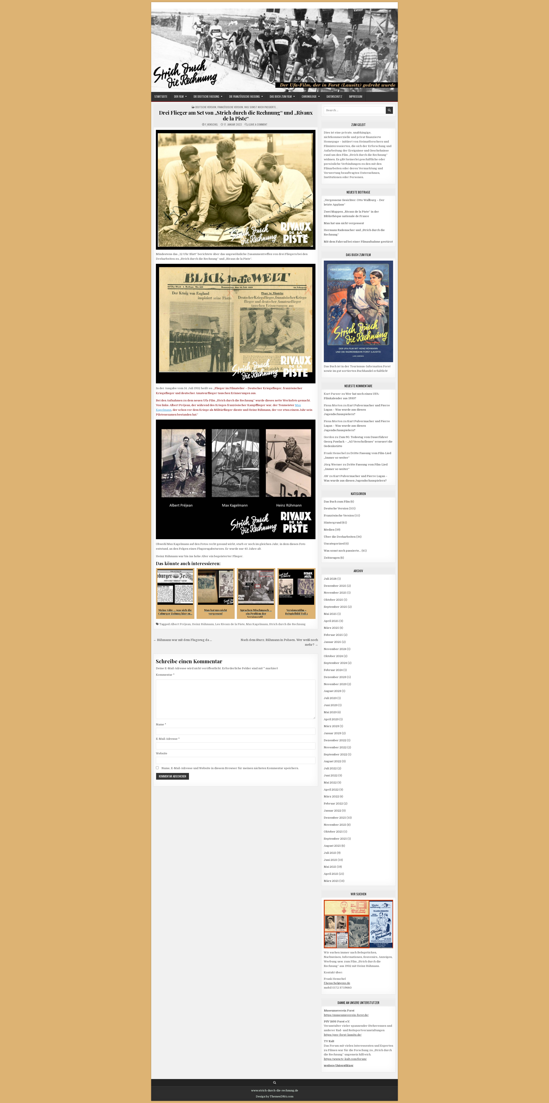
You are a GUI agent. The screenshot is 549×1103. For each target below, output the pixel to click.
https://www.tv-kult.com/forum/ (345, 1059)
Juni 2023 (331, 705)
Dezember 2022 (335, 740)
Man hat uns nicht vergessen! (344, 223)
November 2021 (335, 824)
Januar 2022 (332, 810)
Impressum (355, 96)
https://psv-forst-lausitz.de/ (343, 1034)
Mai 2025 (330, 613)
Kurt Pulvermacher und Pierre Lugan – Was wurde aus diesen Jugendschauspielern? (357, 410)
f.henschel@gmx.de (337, 983)
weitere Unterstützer (338, 1065)
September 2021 (335, 838)
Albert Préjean (180, 624)
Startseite (160, 96)
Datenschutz (334, 96)
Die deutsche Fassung (206, 96)
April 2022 (331, 789)
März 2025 (331, 627)
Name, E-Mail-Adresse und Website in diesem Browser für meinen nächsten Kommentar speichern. (230, 768)
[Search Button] (274, 1082)
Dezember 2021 (335, 817)
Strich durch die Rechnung (287, 624)
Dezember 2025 (335, 585)
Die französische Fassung (244, 96)
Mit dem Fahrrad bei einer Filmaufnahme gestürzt (358, 241)
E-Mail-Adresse (168, 738)
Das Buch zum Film (281, 96)
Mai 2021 (330, 866)
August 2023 (332, 691)
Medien (329, 529)
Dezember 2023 (335, 677)
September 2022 (335, 754)
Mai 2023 (330, 712)
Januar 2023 (332, 733)
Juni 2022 (331, 775)
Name (161, 724)
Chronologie (309, 96)
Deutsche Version (205, 107)
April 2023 (331, 719)
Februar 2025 (333, 634)
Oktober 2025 (333, 599)
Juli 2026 (330, 578)
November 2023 (335, 684)
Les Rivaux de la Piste (230, 624)
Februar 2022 (333, 803)
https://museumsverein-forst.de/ (346, 1015)
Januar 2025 (332, 642)
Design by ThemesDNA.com (274, 1096)
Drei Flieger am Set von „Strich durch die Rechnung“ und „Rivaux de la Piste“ (236, 115)
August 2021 (332, 845)
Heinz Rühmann (203, 624)
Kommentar (165, 674)
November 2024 (335, 649)
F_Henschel (211, 124)
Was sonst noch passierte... (261, 107)
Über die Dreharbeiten (340, 536)
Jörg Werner (333, 464)
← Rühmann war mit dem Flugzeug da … (182, 640)
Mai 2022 (330, 782)
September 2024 (335, 663)
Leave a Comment (258, 124)
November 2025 (335, 592)
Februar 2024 (333, 670)
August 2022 (332, 761)
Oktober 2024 (333, 656)
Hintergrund (332, 522)
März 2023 (331, 726)
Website (161, 753)
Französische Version (230, 107)
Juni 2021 (330, 859)
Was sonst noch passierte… (342, 550)
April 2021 (331, 873)
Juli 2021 (330, 852)
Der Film (179, 96)
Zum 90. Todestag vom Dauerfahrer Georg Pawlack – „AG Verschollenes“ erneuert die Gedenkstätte (358, 441)
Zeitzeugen (332, 557)
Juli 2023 (330, 698)
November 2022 (335, 747)
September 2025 (335, 606)
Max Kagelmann (257, 624)
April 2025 (331, 621)
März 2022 (331, 796)
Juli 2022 (330, 768)
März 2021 (331, 880)
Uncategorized (334, 543)
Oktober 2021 (333, 831)
